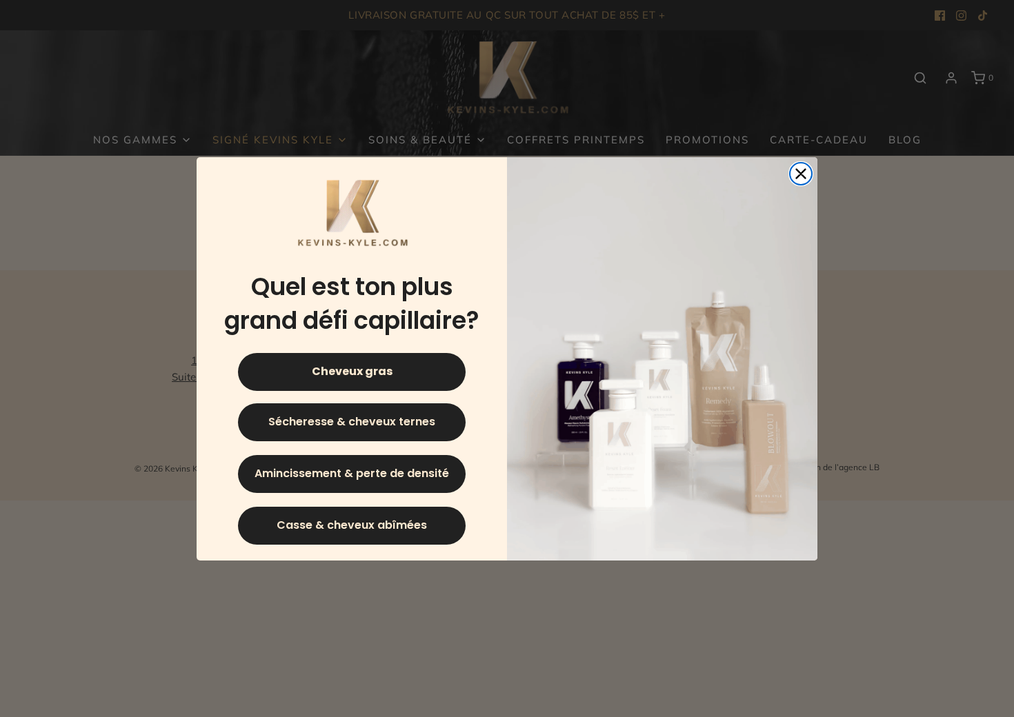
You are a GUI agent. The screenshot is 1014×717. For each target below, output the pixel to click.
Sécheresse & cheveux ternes (351, 422)
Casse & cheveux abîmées (352, 525)
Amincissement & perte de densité (352, 473)
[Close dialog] (801, 174)
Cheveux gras (352, 371)
